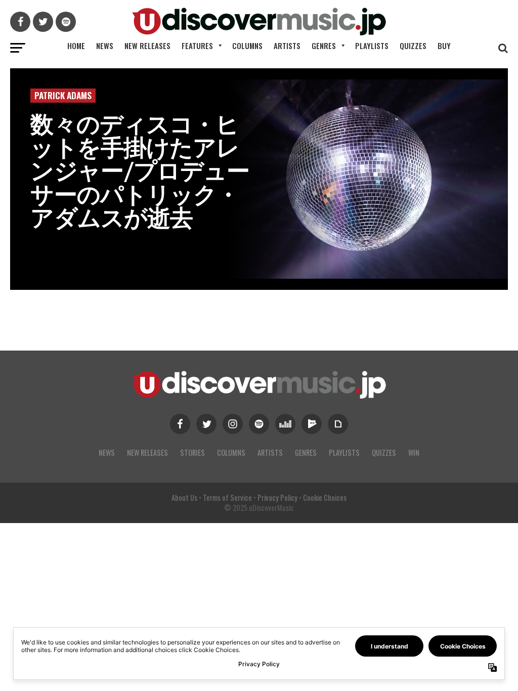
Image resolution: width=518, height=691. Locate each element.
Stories (192, 452)
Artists (287, 45)
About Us (184, 497)
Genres (324, 45)
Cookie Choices (325, 497)
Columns (247, 45)
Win (413, 452)
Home (76, 45)
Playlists (371, 45)
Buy (444, 45)
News (104, 45)
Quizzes (413, 45)
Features (197, 45)
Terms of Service (227, 497)
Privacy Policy (277, 497)
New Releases (147, 45)
